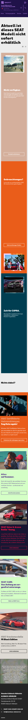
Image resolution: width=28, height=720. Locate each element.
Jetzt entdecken (14, 547)
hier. (21, 682)
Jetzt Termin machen (14, 493)
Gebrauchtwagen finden (14, 245)
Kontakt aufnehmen (14, 154)
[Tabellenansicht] (25, 46)
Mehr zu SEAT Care (14, 601)
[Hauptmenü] (25, 2)
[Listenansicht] (22, 46)
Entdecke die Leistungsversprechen (14, 440)
